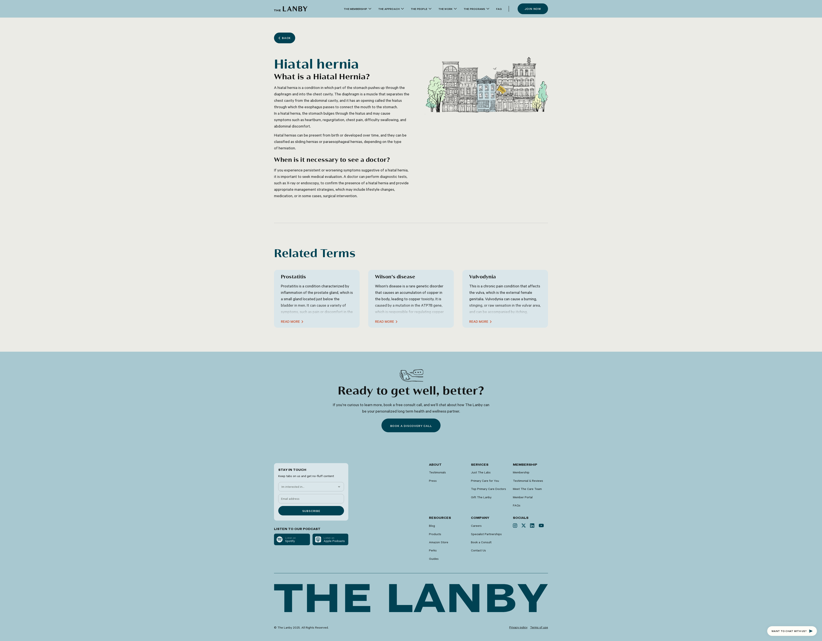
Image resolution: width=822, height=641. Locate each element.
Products (435, 534)
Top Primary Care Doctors (488, 489)
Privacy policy (518, 627)
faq (499, 9)
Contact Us (478, 550)
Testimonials (437, 472)
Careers (476, 526)
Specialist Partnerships (486, 534)
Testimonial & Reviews (528, 481)
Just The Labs (481, 472)
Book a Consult (481, 542)
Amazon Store (438, 542)
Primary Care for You (485, 481)
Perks (433, 550)
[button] (357, 9)
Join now (533, 9)
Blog (432, 526)
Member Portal (523, 497)
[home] (290, 8)
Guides (434, 559)
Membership (521, 472)
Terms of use (539, 627)
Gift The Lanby (481, 497)
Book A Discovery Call (411, 426)
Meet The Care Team (527, 489)
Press (433, 481)
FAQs (516, 505)
